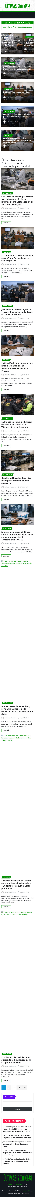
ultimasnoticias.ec (27, 1191)
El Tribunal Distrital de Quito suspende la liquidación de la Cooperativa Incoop (16, 1060)
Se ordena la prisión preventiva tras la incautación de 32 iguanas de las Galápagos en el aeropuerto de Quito (17, 68)
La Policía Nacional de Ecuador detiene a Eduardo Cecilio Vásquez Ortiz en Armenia (16, 424)
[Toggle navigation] (17, 15)
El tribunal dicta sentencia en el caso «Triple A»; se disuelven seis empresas (17, 93)
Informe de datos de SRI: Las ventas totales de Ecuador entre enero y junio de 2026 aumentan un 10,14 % (17, 536)
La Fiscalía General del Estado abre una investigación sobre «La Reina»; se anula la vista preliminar (16, 884)
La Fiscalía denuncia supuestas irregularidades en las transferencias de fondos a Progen (17, 140)
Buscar (8, 1096)
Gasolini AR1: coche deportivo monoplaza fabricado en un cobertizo (16, 481)
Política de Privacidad (14, 1184)
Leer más (6, 223)
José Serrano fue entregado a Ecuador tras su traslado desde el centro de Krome (17, 116)
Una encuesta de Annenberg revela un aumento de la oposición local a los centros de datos (17, 710)
